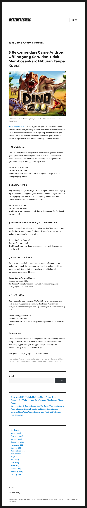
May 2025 (15, 463)
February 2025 (17, 472)
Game (22, 359)
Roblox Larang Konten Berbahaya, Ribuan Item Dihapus (34, 409)
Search (11, 376)
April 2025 (15, 466)
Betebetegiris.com (16, 127)
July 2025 (15, 457)
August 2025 (16, 454)
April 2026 (15, 430)
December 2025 (17, 442)
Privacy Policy (14, 493)
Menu (74, 20)
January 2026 (16, 439)
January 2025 (16, 474)
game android (31, 359)
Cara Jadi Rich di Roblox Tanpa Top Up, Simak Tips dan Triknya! (37, 406)
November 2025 (17, 445)
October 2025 (16, 448)
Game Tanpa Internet (24, 361)
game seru (12, 361)
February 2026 (17, 436)
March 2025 (16, 469)
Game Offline (57, 359)
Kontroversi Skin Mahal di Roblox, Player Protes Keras (33, 397)
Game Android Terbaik (45, 359)
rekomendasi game (54, 361)
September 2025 (18, 451)
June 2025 (15, 460)
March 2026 (16, 433)
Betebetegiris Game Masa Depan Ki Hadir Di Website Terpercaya (30, 499)
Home (11, 488)
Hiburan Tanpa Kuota (39, 361)
